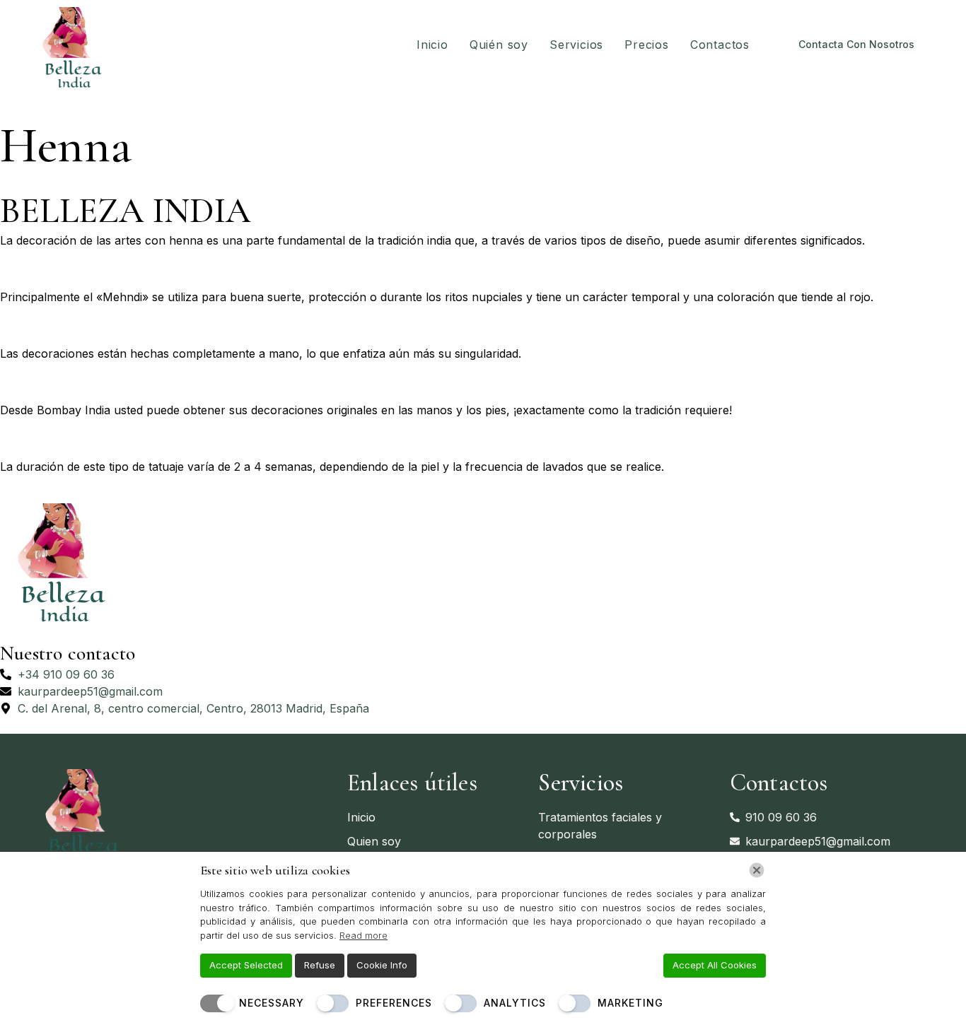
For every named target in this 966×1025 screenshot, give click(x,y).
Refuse (319, 965)
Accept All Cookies (715, 965)
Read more (363, 935)
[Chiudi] (756, 870)
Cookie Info (381, 965)
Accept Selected (246, 965)
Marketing (630, 1003)
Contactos (720, 44)
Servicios (576, 44)
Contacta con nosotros (856, 44)
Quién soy (499, 44)
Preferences (394, 1003)
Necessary (271, 1003)
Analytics (515, 1003)
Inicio (432, 44)
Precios (646, 44)
